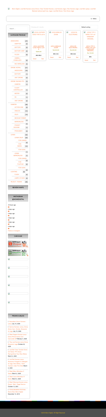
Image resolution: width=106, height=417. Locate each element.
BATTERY (18, 47)
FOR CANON (22, 140)
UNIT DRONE (19, 77)
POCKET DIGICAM (17, 126)
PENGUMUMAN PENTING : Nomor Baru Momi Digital (17, 391)
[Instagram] (94, 2)
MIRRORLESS (19, 122)
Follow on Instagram (14, 231)
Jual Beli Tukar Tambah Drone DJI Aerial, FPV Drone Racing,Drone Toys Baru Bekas (17, 352)
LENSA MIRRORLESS (18, 154)
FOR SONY (21, 150)
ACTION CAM (19, 107)
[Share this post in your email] (8, 207)
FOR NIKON (19, 145)
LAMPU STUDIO (20, 178)
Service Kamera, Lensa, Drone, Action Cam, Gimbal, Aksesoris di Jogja (18, 329)
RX (15, 97)
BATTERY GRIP (19, 51)
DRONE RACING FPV (17, 81)
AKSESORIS (15, 41)
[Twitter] (91, 2)
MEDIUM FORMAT (20, 118)
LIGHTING (14, 172)
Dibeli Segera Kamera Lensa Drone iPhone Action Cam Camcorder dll (17, 336)
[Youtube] (96, 2)
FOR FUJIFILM (20, 163)
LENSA (13, 135)
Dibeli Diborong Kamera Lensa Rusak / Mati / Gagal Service (17, 383)
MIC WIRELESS (20, 64)
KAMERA (14, 104)
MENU (94, 19)
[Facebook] (88, 2)
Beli (43, 59)
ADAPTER (18, 44)
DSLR (16, 114)
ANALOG (17, 111)
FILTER (17, 54)
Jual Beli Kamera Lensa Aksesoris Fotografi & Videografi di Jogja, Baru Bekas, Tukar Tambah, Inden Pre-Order (17, 362)
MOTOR (17, 93)
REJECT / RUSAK (16, 182)
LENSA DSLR (19, 137)
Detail (34, 59)
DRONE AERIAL (16, 67)
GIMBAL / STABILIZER (17, 59)
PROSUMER (18, 131)
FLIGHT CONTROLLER (18, 89)
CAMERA (17, 84)
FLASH (17, 174)
